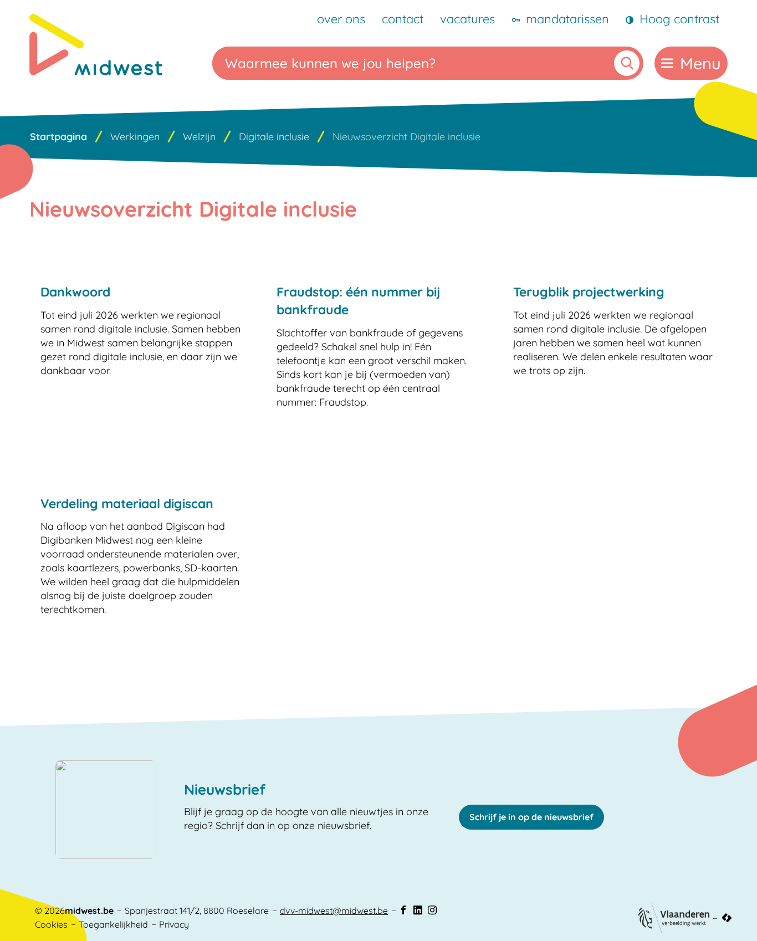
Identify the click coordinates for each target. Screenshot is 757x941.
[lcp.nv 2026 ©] (726, 918)
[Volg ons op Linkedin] (417, 910)
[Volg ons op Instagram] (432, 910)
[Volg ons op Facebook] (403, 910)
